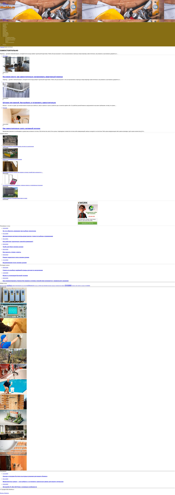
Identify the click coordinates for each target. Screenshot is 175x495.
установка (87, 285)
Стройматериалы (9, 37)
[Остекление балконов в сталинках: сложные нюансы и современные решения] (10, 184)
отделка (36, 285)
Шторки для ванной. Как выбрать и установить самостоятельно (29, 103)
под (38, 285)
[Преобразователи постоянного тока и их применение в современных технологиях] (13, 302)
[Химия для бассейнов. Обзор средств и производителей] (13, 393)
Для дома (6, 33)
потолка (46, 285)
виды (3, 285)
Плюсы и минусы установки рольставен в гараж (15, 198)
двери (14, 285)
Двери (5, 26)
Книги (6, 41)
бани (1, 285)
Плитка (5, 30)
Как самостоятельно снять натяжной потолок (21, 128)
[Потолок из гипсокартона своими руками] (13, 454)
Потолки (5, 32)
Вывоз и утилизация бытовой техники (12, 159)
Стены (5, 27)
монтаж (22, 285)
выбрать (9, 285)
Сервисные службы (10, 38)
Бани (4, 25)
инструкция (18, 285)
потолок (49, 285)
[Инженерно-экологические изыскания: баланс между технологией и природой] (13, 363)
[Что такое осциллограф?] (13, 317)
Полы (4, 31)
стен (76, 285)
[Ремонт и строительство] (7, 16)
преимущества (58, 285)
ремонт (63, 285)
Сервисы (5, 35)
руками (68, 285)
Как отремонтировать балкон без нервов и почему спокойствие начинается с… (23, 172)
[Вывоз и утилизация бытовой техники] (10, 158)
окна (25, 285)
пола (42, 285)
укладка (79, 285)
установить (83, 285)
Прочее (5, 36)
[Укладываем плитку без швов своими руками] (13, 332)
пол (40, 285)
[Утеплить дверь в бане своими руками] (13, 409)
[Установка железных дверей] (13, 470)
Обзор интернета (9, 42)
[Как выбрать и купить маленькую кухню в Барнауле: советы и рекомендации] (13, 439)
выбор (5, 285)
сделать (73, 285)
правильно (53, 285)
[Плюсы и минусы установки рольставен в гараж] (10, 197)
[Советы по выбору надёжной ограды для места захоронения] (10, 145)
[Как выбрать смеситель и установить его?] (13, 378)
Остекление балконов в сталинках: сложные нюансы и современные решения (23, 185)
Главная (2, 47)
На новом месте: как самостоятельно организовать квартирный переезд (33, 77)
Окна (4, 28)
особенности (30, 285)
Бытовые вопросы (10, 39)
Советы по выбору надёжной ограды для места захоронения (18, 146)
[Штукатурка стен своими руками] (13, 348)
